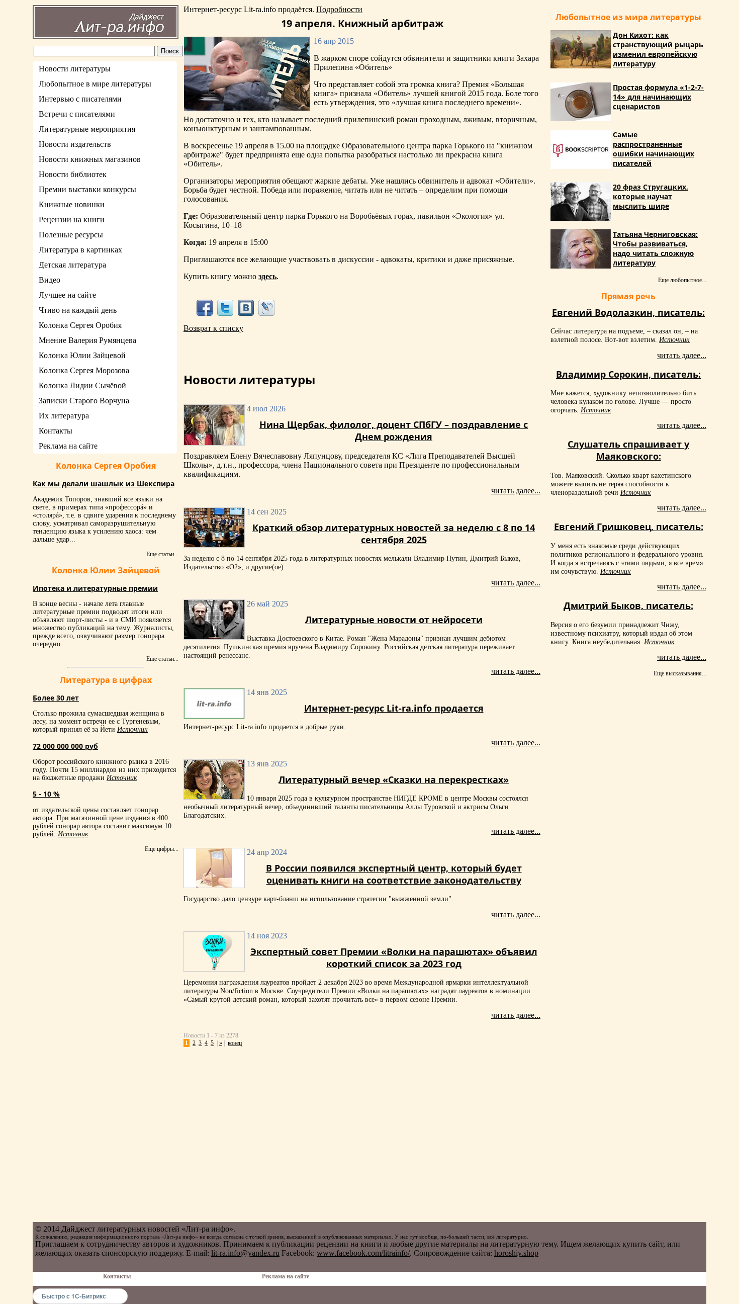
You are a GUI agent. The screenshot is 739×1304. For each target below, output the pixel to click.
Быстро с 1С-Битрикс (74, 1295)
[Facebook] (204, 307)
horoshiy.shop (516, 1253)
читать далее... (515, 490)
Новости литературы (75, 68)
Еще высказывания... (680, 673)
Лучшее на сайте (67, 295)
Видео (49, 280)
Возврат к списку (213, 328)
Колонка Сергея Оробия (80, 325)
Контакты (55, 430)
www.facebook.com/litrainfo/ (363, 1253)
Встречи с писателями (77, 114)
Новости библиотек (73, 174)
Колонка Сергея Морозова (84, 370)
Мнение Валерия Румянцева (87, 340)
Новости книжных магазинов (90, 159)
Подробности (339, 9)
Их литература (64, 415)
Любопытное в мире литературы (95, 83)
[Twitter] (225, 307)
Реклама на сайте (68, 446)
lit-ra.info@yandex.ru (245, 1253)
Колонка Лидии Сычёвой (82, 385)
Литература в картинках (80, 249)
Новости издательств (75, 144)
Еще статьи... (162, 554)
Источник (132, 729)
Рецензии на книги (72, 219)
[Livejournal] (266, 307)
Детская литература (72, 264)
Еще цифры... (161, 848)
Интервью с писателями (80, 99)
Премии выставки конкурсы (87, 189)
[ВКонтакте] (246, 307)
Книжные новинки (72, 204)
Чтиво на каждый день (78, 310)
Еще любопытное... (682, 280)
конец (235, 1043)
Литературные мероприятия (87, 129)
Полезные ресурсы (71, 234)
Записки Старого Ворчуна (84, 400)
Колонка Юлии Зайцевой (82, 355)
